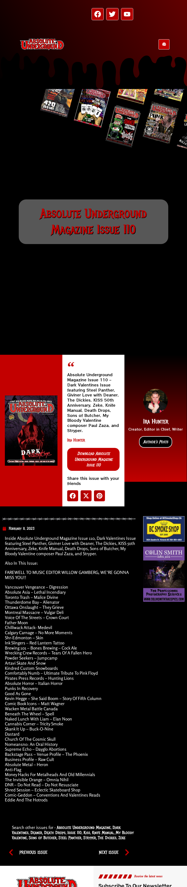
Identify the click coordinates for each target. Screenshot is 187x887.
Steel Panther (69, 837)
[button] (72, 495)
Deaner (36, 832)
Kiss (87, 832)
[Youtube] (127, 14)
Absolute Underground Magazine (84, 827)
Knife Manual (103, 832)
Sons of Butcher (42, 837)
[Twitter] (112, 14)
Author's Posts (155, 441)
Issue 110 (74, 832)
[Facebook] (98, 14)
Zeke (121, 837)
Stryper (89, 837)
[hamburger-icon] (164, 44)
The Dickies (107, 837)
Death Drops (54, 832)
